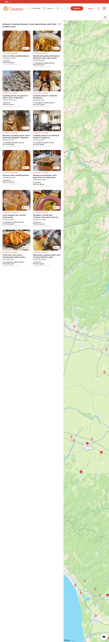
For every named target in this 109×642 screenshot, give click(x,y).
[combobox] (36, 8)
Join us (90, 8)
